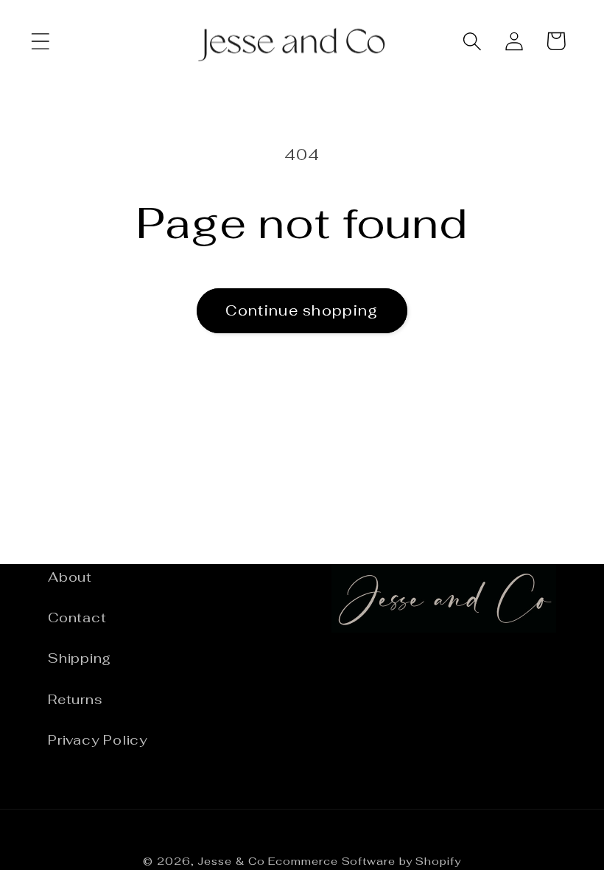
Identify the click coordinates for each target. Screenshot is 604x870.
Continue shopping (301, 310)
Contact (77, 617)
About (70, 576)
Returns (75, 699)
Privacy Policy (97, 739)
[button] (40, 41)
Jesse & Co (230, 861)
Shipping (79, 658)
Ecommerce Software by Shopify (364, 861)
